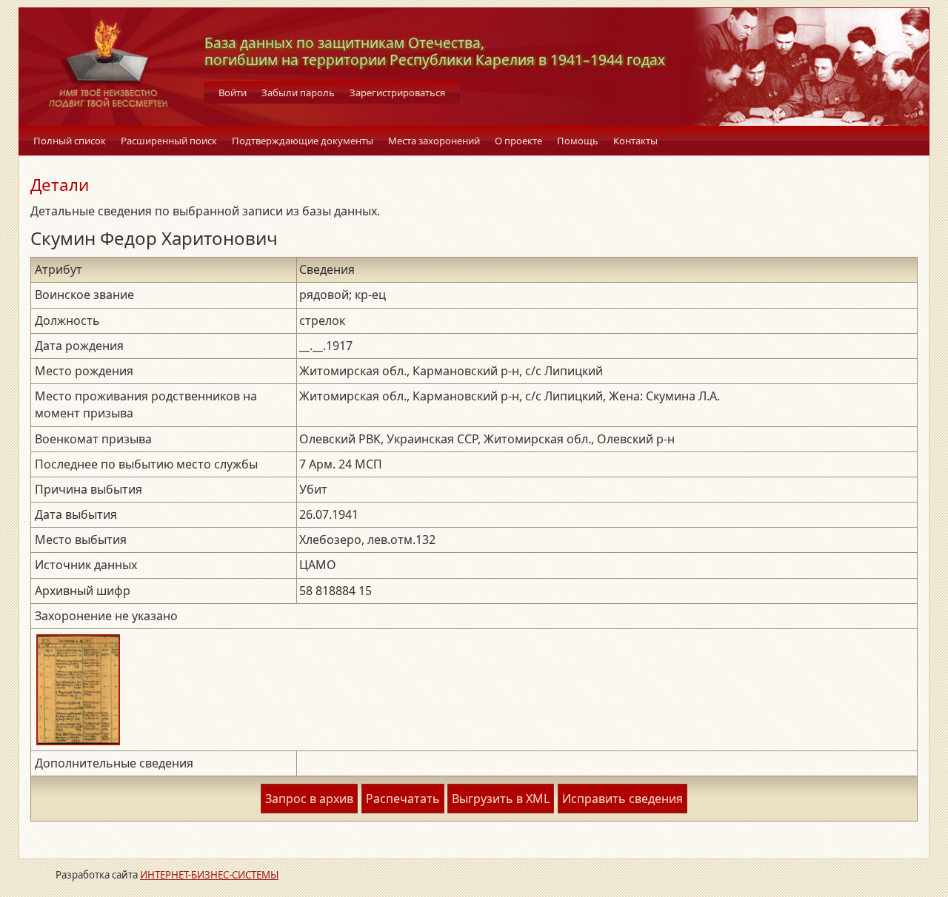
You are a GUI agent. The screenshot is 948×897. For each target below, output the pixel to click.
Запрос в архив (309, 798)
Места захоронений (434, 140)
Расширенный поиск (169, 140)
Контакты (635, 140)
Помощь (577, 140)
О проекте (518, 140)
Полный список (69, 140)
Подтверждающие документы (302, 140)
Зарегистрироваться (397, 92)
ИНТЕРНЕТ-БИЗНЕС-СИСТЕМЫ (209, 874)
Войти (232, 92)
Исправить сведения (622, 798)
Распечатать (403, 798)
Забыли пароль (298, 92)
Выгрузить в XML (501, 798)
